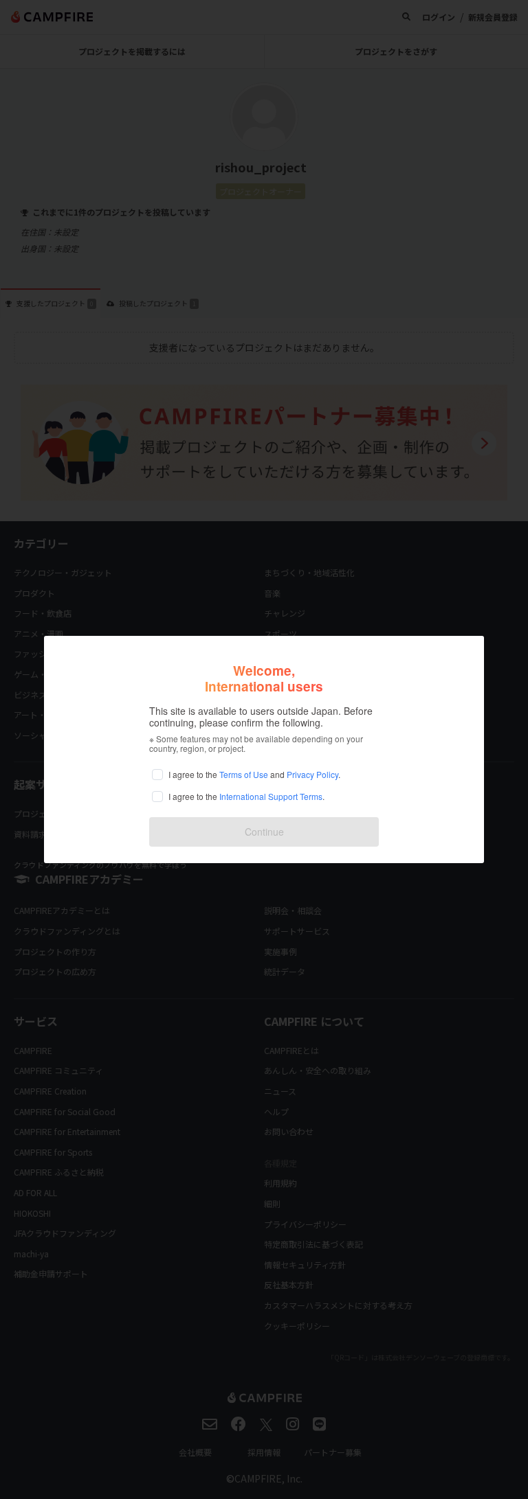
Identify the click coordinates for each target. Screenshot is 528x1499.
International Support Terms (270, 796)
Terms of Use (243, 774)
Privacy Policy (312, 774)
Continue (264, 831)
